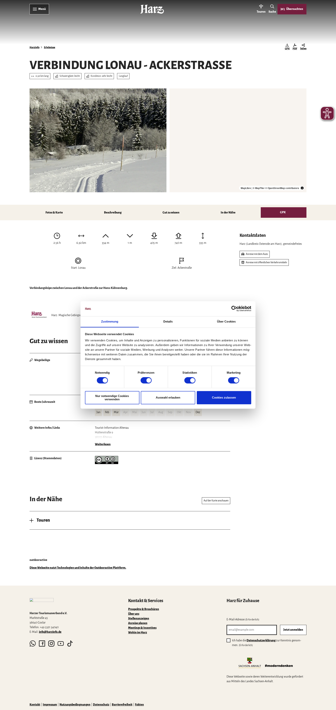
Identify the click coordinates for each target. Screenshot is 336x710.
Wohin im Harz (137, 632)
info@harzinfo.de (50, 631)
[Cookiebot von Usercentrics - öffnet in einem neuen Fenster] (234, 309)
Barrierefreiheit (122, 704)
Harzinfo (34, 47)
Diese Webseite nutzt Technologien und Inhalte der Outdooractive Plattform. (78, 567)
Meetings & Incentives (142, 627)
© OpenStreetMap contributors (282, 188)
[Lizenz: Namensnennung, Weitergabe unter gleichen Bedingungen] (106, 463)
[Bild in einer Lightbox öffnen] (42, 603)
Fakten (139, 704)
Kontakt (35, 704)
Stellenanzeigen (138, 618)
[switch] (146, 380)
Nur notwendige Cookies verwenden (112, 397)
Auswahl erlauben (168, 397)
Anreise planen (137, 623)
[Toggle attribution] (302, 188)
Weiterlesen (103, 444)
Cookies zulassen (224, 397)
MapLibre (246, 188)
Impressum (50, 704)
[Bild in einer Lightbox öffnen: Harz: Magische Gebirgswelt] (39, 315)
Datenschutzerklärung (261, 640)
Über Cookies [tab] (226, 321)
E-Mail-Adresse (243, 619)
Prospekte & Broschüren (143, 609)
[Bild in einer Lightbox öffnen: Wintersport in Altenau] (98, 140)
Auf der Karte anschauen (216, 500)
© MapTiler (259, 188)
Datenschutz (101, 704)
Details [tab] (168, 321)
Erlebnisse (49, 47)
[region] (238, 140)
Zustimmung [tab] (109, 321)
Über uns (133, 613)
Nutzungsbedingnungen (75, 704)
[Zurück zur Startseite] (152, 9)
